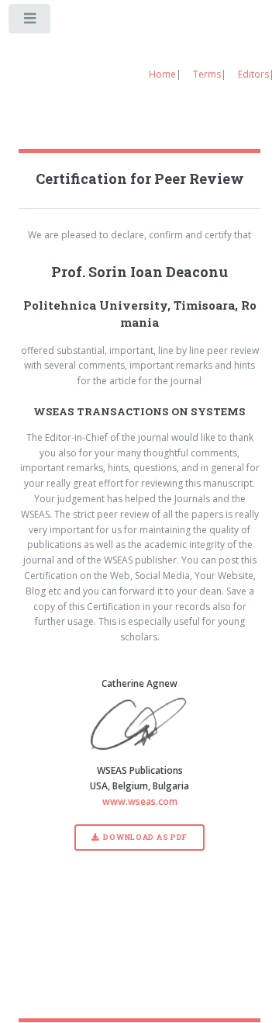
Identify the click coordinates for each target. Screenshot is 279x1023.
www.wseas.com (139, 801)
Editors (253, 74)
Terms (207, 74)
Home (162, 74)
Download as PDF (145, 837)
